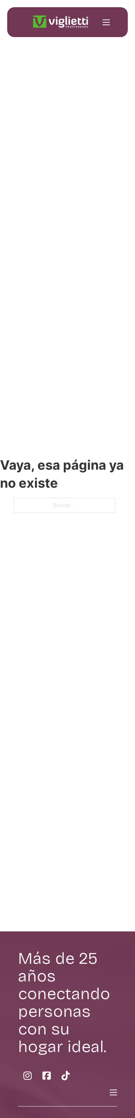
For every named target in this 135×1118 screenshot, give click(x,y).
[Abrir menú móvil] (106, 22)
